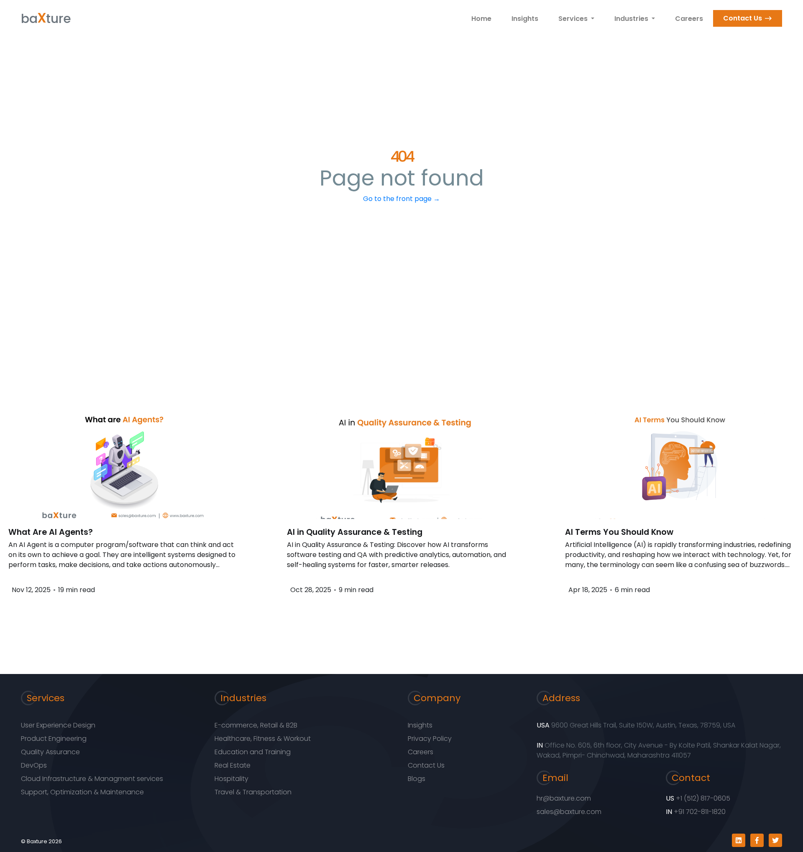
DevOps (34, 765)
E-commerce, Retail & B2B (256, 725)
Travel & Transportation (253, 792)
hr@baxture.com (564, 798)
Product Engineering (54, 738)
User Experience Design (58, 725)
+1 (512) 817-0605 (703, 798)
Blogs (416, 778)
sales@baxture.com (569, 811)
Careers (689, 18)
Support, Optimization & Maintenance (82, 792)
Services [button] (573, 18)
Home (481, 18)
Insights (524, 18)
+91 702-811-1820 (700, 811)
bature (46, 16)
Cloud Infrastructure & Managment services (92, 778)
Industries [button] (632, 18)
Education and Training (253, 752)
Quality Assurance (50, 752)
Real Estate (233, 765)
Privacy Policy (430, 738)
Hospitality (231, 778)
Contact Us (742, 18)
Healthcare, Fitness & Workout (263, 738)
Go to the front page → (401, 198)
